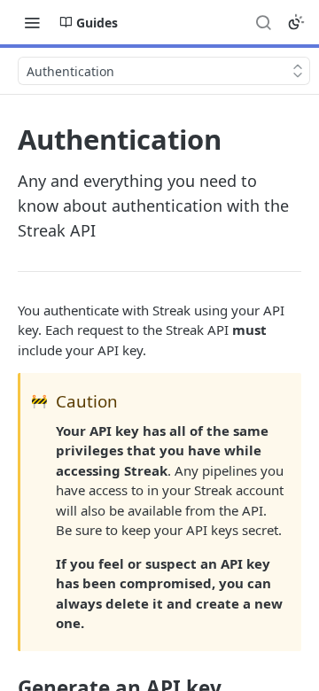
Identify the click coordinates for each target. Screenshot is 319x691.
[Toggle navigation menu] (32, 22)
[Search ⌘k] (263, 22)
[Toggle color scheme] (296, 22)
